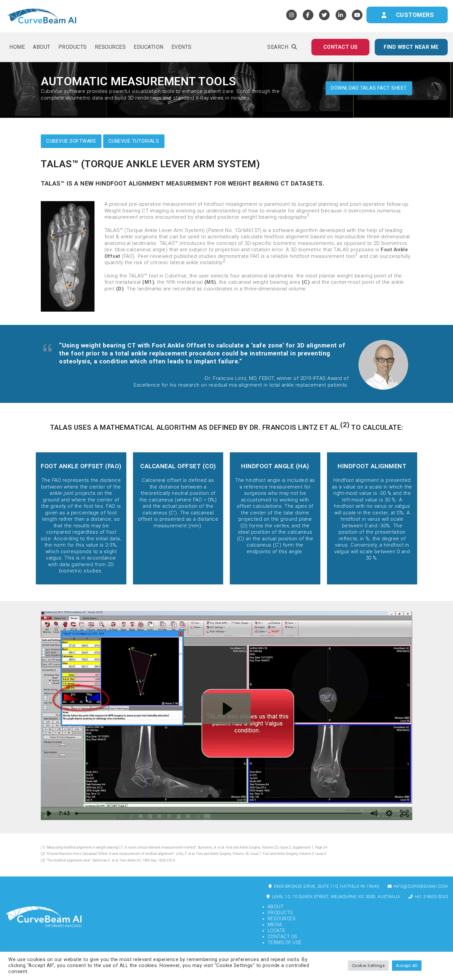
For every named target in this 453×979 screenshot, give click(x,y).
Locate (277, 930)
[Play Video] (48, 813)
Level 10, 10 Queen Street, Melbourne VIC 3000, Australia (335, 896)
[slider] (219, 813)
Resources (282, 918)
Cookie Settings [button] (368, 965)
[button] (282, 47)
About (276, 906)
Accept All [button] (407, 965)
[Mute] (373, 813)
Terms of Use (285, 942)
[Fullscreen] (404, 813)
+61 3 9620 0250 (430, 896)
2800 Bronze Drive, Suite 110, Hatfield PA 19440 (326, 886)
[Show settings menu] (389, 813)
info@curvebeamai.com (420, 886)
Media (275, 924)
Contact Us (282, 936)
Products (280, 912)
